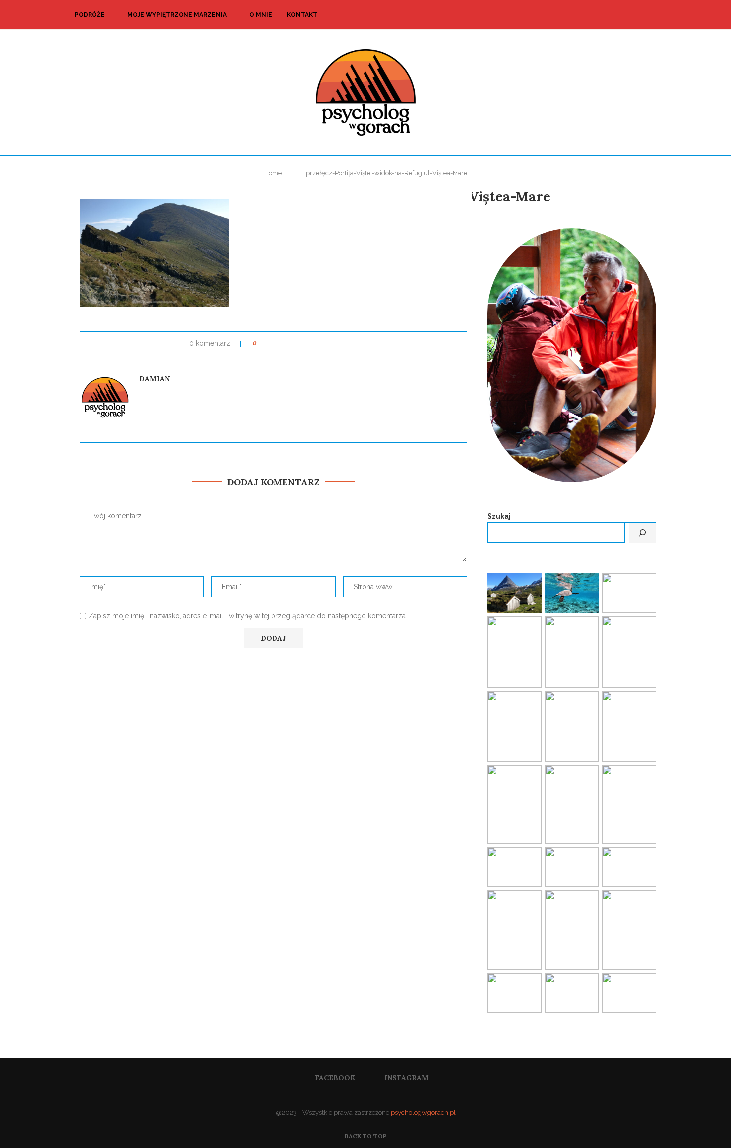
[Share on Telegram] (349, 343)
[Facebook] (627, 14)
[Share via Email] (358, 343)
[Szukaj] (642, 533)
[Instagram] (637, 14)
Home (273, 173)
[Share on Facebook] (273, 343)
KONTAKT (302, 14)
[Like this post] (262, 343)
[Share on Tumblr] (311, 343)
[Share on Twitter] (282, 343)
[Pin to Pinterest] (292, 343)
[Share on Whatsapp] (339, 343)
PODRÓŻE (90, 14)
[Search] (651, 14)
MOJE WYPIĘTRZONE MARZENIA (177, 14)
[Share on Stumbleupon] (330, 343)
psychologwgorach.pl (423, 1112)
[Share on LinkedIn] (301, 343)
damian (154, 378)
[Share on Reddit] (320, 343)
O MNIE (260, 14)
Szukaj (499, 516)
